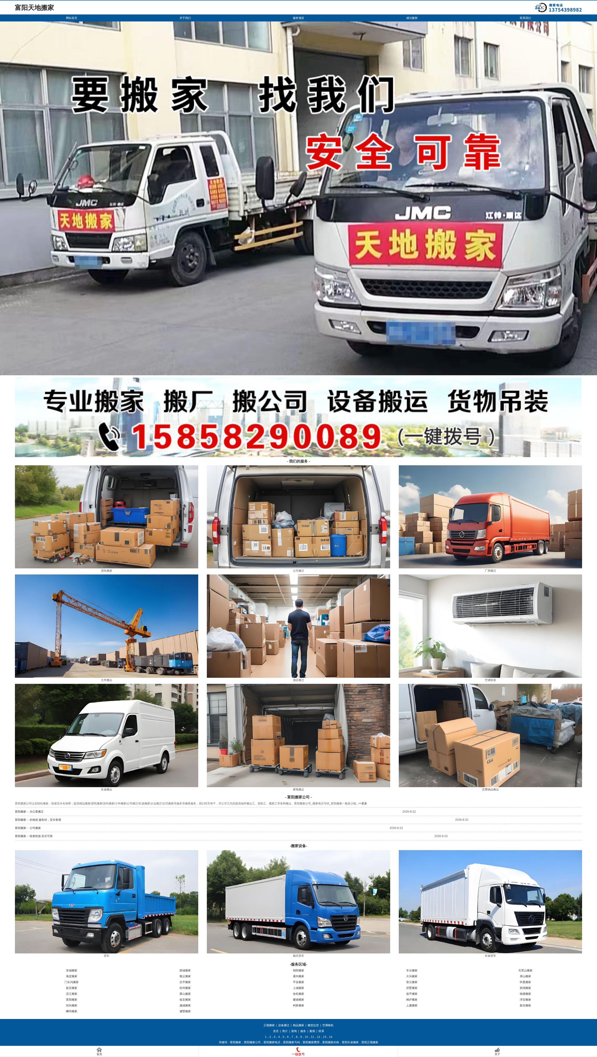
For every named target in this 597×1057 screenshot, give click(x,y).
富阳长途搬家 (350, 1042)
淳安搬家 (525, 999)
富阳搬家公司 (252, 1042)
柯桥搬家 (298, 1005)
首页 (276, 1031)
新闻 (294, 1031)
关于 (497, 1054)
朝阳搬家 (298, 970)
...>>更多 (361, 803)
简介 (285, 1031)
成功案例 (411, 18)
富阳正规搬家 (369, 1042)
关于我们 (185, 18)
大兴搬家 (411, 976)
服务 (303, 1031)
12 (318, 1037)
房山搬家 (525, 976)
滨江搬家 (71, 993)
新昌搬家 (525, 1005)
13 (324, 1037)
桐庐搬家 (411, 999)
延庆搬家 (71, 988)
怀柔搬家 (525, 982)
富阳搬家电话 (272, 1042)
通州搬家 (298, 976)
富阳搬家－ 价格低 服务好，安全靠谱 (38, 819)
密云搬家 (411, 982)
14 (330, 1037)
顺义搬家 (185, 976)
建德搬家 (298, 999)
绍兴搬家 (71, 1005)
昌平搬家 (185, 982)
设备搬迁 (283, 1025)
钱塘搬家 (525, 993)
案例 (312, 1031)
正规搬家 (269, 1025)
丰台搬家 (411, 970)
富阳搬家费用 (311, 1042)
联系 (321, 1031)
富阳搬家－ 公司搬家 (28, 828)
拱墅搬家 (411, 988)
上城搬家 (298, 988)
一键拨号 (298, 1054)
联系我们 (525, 18)
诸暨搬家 (185, 1011)
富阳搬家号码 (291, 1042)
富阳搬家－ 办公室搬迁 (29, 811)
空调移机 (327, 1025)
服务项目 (298, 18)
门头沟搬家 (72, 982)
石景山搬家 (525, 970)
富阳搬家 (71, 999)
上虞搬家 (411, 1005)
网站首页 (71, 18)
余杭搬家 (298, 993)
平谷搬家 (298, 982)
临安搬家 (185, 999)
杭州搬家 (185, 988)
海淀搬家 (71, 976)
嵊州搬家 (71, 1011)
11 (312, 1037)
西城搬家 (185, 970)
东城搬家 (71, 970)
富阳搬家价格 (330, 1042)
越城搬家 (185, 1005)
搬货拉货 (313, 1025)
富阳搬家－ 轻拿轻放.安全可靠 (34, 836)
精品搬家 (298, 1025)
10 (306, 1037)
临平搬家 (411, 993)
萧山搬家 (185, 993)
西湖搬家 (525, 988)
